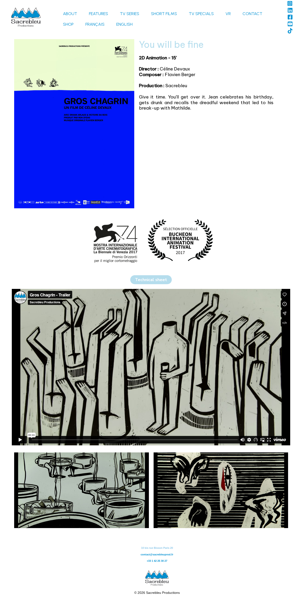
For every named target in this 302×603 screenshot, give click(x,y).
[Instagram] (289, 3)
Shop (68, 24)
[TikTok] (290, 30)
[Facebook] (290, 17)
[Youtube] (290, 24)
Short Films (164, 13)
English (124, 24)
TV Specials (201, 13)
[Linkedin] (290, 10)
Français (95, 24)
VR (228, 13)
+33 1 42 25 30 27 (157, 560)
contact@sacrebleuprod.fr (157, 554)
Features (98, 13)
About (70, 13)
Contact (252, 13)
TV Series (129, 13)
